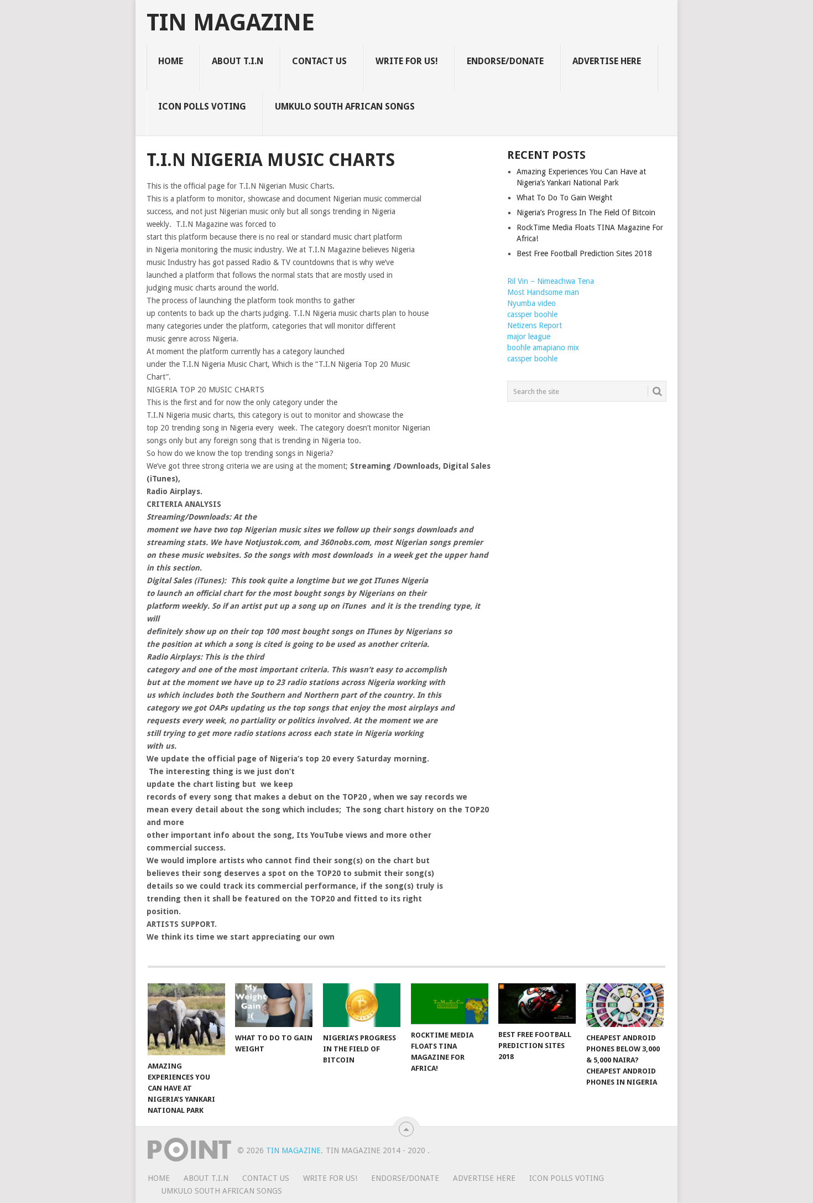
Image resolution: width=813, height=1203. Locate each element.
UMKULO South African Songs (345, 106)
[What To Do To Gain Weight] (273, 1005)
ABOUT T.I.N (237, 61)
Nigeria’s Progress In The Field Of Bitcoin (586, 212)
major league (528, 336)
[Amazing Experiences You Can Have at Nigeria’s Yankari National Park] (186, 1019)
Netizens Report (534, 325)
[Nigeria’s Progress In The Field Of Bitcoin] (361, 1005)
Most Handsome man (543, 292)
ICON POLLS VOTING (202, 106)
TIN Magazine (231, 22)
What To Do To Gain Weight (564, 197)
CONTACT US (319, 61)
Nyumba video (531, 303)
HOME (170, 61)
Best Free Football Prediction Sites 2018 (584, 253)
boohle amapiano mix (543, 347)
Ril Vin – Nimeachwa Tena (550, 281)
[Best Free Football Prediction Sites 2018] (537, 1003)
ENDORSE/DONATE (505, 61)
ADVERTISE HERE (606, 61)
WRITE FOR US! (407, 61)
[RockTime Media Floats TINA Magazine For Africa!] (449, 1003)
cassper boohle (532, 314)
